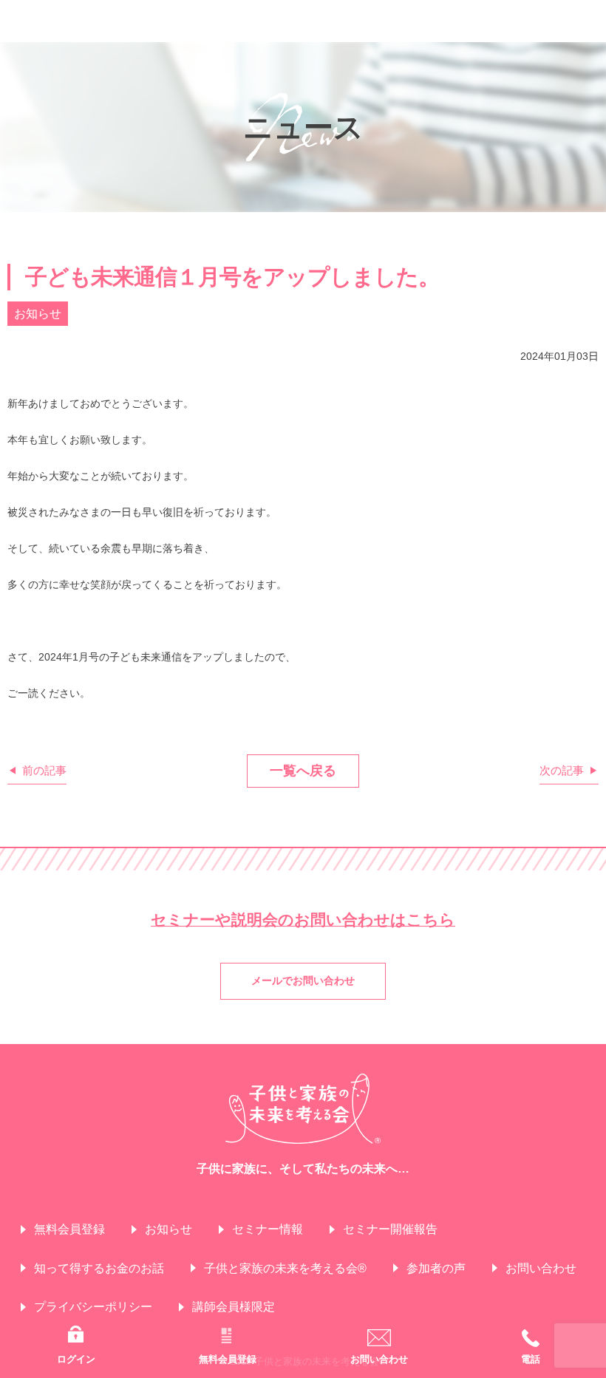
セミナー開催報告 (390, 1229)
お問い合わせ (540, 1268)
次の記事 (561, 770)
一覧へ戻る (303, 770)
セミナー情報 (267, 1229)
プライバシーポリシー (93, 1306)
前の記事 (44, 770)
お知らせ (168, 1229)
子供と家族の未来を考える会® (285, 1268)
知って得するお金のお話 (99, 1268)
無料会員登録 (69, 1229)
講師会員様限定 (233, 1306)
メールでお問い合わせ (303, 980)
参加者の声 (436, 1268)
